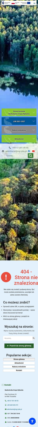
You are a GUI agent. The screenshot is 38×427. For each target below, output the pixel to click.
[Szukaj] (30, 155)
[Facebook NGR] (30, 151)
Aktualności (19, 363)
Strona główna (19, 359)
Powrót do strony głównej (20, 346)
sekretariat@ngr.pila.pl (16, 151)
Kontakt (19, 370)
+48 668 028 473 (12, 405)
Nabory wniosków (19, 367)
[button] (19, 112)
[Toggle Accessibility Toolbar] (32, 421)
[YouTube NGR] (34, 151)
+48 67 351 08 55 (20, 147)
